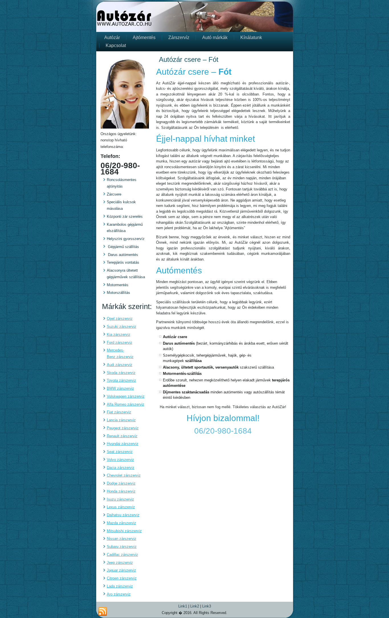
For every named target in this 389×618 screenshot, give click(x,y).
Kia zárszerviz (118, 334)
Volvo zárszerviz (120, 460)
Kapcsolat (116, 45)
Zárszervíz (178, 37)
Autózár (112, 37)
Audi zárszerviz (119, 365)
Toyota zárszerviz (121, 380)
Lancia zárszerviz (121, 420)
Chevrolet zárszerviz (124, 475)
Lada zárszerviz (120, 586)
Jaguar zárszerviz (121, 570)
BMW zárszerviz (120, 388)
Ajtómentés (144, 37)
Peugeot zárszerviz (123, 428)
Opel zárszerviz (120, 318)
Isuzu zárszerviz (120, 499)
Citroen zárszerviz (122, 578)
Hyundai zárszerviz (122, 444)
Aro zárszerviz (119, 594)
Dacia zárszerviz (120, 467)
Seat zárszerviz (120, 452)
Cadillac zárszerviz (122, 554)
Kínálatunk (251, 37)
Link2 (194, 606)
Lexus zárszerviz (121, 507)
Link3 (206, 606)
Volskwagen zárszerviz (126, 396)
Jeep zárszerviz (120, 562)
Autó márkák (215, 37)
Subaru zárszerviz (122, 546)
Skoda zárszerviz (121, 373)
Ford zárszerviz (119, 342)
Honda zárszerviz (121, 491)
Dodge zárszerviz (121, 483)
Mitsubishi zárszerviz (124, 531)
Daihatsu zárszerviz (123, 515)
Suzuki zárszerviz (121, 326)
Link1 (182, 606)
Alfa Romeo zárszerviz (125, 404)
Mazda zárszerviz (121, 523)
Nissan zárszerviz (121, 538)
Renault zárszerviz (122, 436)
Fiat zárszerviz (119, 412)
